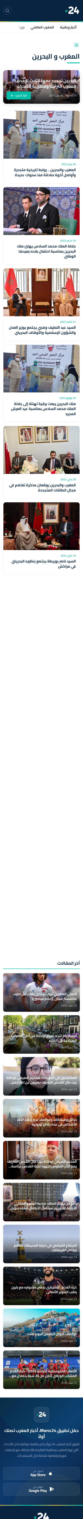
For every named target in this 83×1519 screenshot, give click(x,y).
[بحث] (7, 10)
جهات (20, 27)
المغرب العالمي (42, 27)
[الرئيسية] (76, 44)
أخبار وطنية (68, 27)
